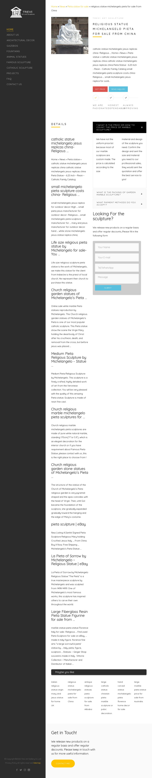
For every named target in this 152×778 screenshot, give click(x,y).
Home (10, 29)
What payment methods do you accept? (116, 203)
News (62, 6)
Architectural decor (21, 40)
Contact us (14, 84)
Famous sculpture (19, 62)
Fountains (13, 51)
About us (13, 34)
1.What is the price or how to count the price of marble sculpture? (115, 127)
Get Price (100, 89)
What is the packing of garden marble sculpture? (116, 193)
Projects (13, 73)
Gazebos (12, 45)
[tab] (120, 127)
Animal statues (16, 56)
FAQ (9, 78)
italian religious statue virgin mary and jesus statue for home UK (57, 694)
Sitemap (37, 763)
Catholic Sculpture (20, 67)
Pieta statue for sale (78, 6)
